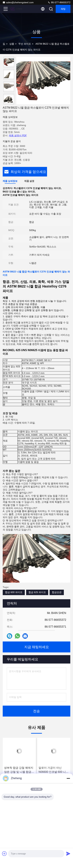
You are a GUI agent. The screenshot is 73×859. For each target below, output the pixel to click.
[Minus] (68, 778)
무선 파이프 (24, 43)
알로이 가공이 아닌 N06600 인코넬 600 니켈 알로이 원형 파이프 (53, 770)
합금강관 (56, 592)
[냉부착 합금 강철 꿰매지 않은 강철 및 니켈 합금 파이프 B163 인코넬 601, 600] (19, 751)
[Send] (68, 853)
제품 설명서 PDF (18, 135)
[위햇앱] (17, 635)
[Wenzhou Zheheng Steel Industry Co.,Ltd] (17, 9)
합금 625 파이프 (37, 592)
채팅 (63, 9)
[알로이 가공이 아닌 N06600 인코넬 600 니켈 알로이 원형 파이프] (53, 751)
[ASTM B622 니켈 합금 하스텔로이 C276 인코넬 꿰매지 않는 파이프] (43, 80)
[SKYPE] (9, 636)
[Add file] (4, 853)
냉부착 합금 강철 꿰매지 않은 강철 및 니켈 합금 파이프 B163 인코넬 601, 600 (19, 770)
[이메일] (25, 636)
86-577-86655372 (60, 2)
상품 (11, 43)
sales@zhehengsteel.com (20, 2)
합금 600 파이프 (13, 592)
